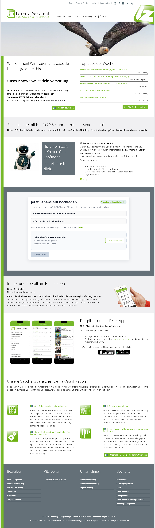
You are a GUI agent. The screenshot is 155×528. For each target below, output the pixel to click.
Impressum (110, 517)
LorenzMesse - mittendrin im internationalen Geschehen (125, 430)
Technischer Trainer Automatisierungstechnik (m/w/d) (104, 76)
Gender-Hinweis (77, 517)
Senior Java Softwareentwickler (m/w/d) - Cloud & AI (103, 69)
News (71, 3)
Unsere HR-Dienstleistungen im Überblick (128, 454)
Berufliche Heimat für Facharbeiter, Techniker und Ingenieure (51, 433)
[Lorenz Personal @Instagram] (115, 3)
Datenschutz (98, 517)
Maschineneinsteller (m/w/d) (93, 97)
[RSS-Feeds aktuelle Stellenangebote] (131, 3)
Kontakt (94, 3)
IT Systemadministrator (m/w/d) (95, 90)
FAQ (85, 179)
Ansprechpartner (123, 339)
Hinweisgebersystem (59, 517)
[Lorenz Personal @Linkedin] (123, 3)
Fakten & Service (82, 3)
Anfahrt (45, 517)
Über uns (104, 16)
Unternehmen (74, 16)
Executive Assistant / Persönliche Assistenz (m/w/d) (103, 83)
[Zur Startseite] (28, 16)
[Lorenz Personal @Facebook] (119, 3)
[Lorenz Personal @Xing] (127, 3)
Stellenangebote (90, 16)
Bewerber (61, 16)
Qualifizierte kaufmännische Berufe (50, 406)
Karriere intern (105, 3)
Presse (88, 517)
